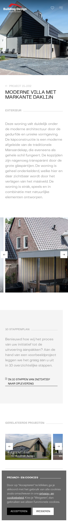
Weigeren (43, 511)
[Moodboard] (52, 7)
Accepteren (18, 511)
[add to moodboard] (64, 71)
